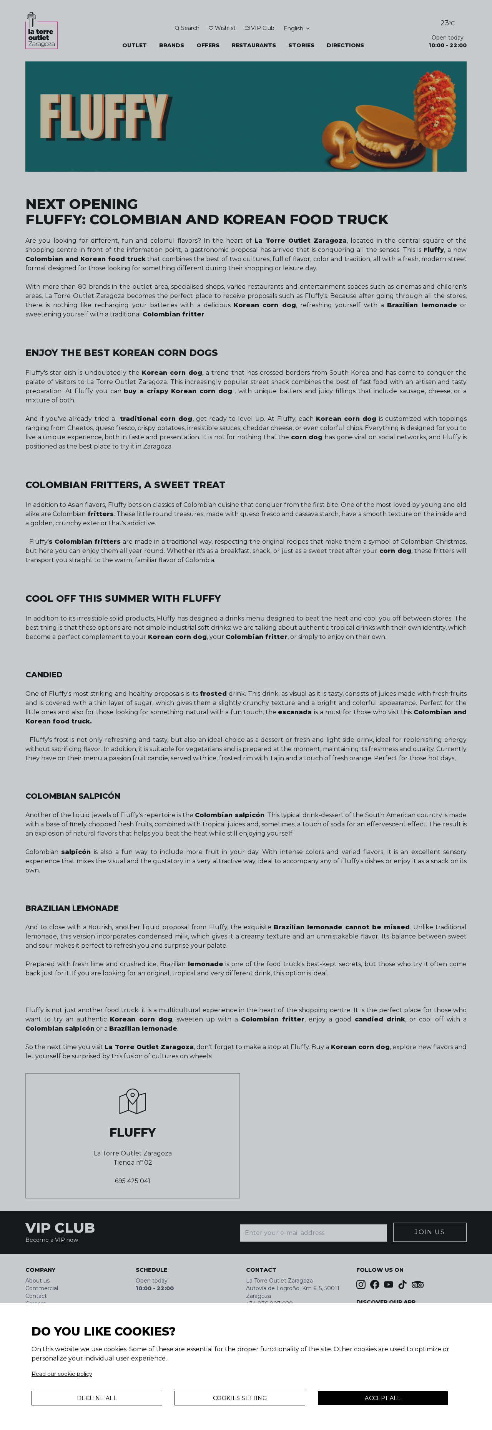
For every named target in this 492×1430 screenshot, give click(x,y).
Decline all (97, 1398)
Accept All (383, 1398)
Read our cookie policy (62, 1373)
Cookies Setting (240, 1398)
